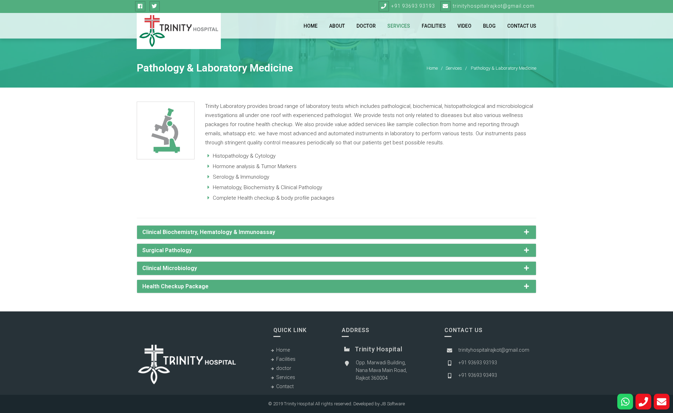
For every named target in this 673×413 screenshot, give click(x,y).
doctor (283, 368)
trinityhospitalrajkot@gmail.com (494, 6)
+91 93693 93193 (413, 6)
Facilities (434, 26)
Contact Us (521, 26)
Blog (489, 26)
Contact (285, 386)
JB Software (393, 403)
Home (311, 26)
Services (398, 26)
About (337, 26)
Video (464, 26)
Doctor (366, 26)
